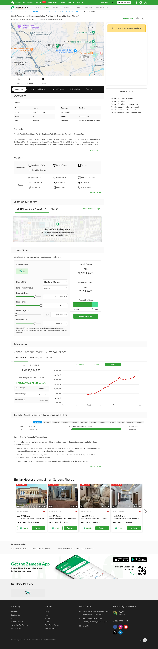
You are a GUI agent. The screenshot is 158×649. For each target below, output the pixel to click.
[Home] (12, 2)
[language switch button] (135, 2)
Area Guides (53, 2)
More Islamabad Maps (91, 209)
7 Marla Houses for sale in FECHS (123, 110)
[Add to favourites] (44, 506)
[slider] (35, 296)
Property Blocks (36, 2)
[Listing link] (31, 508)
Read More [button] (94, 150)
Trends (89, 89)
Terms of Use (16, 628)
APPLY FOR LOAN (85, 316)
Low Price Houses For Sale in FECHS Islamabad (76, 549)
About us (14, 612)
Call (40, 528)
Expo (47, 622)
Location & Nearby (38, 89)
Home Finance (58, 89)
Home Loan (129, 18)
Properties (20, 2)
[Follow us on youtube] (126, 629)
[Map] (39, 506)
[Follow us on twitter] (115, 634)
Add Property (50, 628)
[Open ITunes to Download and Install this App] (122, 562)
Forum (47, 618)
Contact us (15, 615)
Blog (63, 2)
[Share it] (42, 506)
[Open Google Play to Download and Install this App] (139, 562)
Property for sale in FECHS (121, 101)
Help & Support (17, 622)
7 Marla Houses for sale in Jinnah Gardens (126, 113)
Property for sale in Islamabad (122, 98)
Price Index (75, 89)
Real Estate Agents (52, 625)
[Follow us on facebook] (115, 629)
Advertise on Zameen (19, 625)
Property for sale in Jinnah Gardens (124, 104)
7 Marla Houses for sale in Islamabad (125, 107)
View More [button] (94, 192)
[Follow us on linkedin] (121, 634)
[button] (55, 281)
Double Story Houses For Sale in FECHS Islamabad (30, 549)
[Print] (137, 18)
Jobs (13, 618)
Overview (19, 89)
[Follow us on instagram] (121, 629)
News (47, 615)
